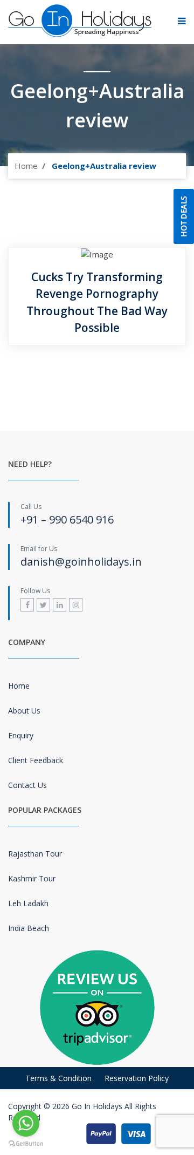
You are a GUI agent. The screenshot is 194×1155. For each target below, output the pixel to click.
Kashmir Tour (32, 878)
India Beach (28, 928)
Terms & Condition (58, 1078)
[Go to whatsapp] (25, 1123)
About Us (24, 710)
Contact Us (27, 785)
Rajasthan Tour (35, 853)
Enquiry (20, 735)
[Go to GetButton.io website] (26, 1143)
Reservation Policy (137, 1078)
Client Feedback (35, 760)
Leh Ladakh (28, 903)
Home (26, 165)
